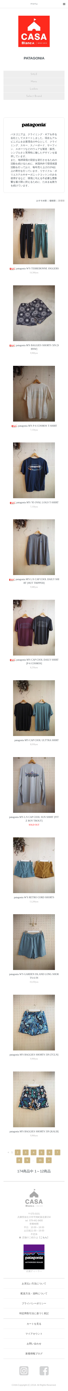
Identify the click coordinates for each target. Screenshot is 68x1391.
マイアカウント (34, 1333)
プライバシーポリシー (34, 1303)
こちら (43, 1237)
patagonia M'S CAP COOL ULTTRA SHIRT (36, 740)
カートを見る (34, 1323)
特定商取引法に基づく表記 (34, 1313)
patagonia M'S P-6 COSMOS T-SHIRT (37, 426)
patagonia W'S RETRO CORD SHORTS (34, 897)
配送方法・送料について (34, 1293)
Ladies (34, 89)
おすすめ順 (41, 200)
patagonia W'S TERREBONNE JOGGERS (37, 268)
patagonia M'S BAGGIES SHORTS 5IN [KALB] (34, 1131)
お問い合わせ (34, 1343)
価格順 (52, 200)
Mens (34, 81)
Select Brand (34, 96)
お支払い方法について (34, 1283)
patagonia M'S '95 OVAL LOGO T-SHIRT (37, 502)
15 (40, 1160)
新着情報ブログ (34, 1353)
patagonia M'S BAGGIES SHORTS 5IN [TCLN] (34, 1054)
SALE (34, 74)
